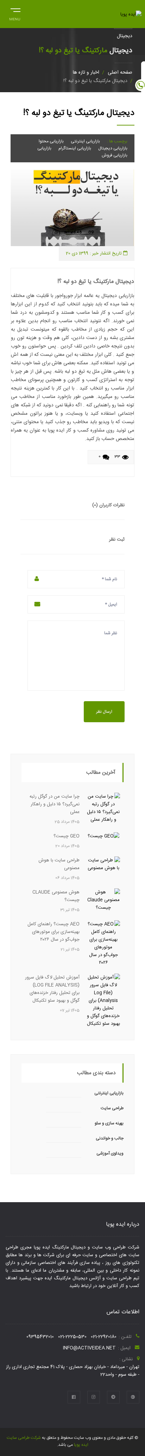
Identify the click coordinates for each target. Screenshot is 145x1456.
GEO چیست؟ (66, 836)
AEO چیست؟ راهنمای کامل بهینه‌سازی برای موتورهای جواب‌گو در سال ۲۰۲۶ (53, 931)
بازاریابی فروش (114, 155)
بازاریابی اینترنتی (85, 141)
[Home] (131, 14)
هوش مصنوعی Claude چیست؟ (56, 896)
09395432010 (40, 1337)
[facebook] (74, 1397)
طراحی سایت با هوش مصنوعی (59, 864)
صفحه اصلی (120, 72)
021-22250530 (72, 1337)
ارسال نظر (104, 711)
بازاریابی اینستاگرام (74, 148)
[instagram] (93, 1397)
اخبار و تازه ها (86, 72)
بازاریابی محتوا (51, 141)
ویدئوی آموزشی (110, 1153)
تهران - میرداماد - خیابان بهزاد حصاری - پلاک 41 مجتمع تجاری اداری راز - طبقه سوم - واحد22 (72, 1371)
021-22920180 (103, 1337)
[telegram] (113, 1397)
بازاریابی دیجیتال (112, 148)
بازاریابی (44, 148)
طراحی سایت (112, 1108)
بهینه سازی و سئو (109, 1123)
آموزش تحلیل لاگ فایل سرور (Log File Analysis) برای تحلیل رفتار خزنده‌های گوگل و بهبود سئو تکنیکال (52, 989)
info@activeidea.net (89, 1348)
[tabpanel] (72, 207)
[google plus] (133, 1397)
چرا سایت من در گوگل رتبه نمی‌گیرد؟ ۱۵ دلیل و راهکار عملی (55, 804)
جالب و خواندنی (110, 1138)
